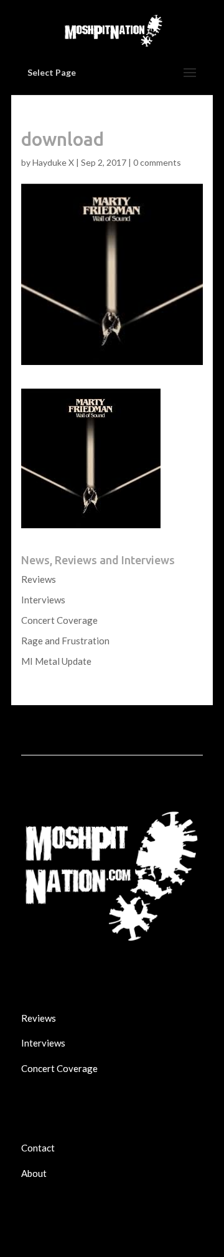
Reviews (38, 579)
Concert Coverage (59, 620)
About (34, 1173)
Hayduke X (53, 162)
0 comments (157, 162)
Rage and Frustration (65, 640)
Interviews (43, 599)
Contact (38, 1147)
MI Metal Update (56, 661)
